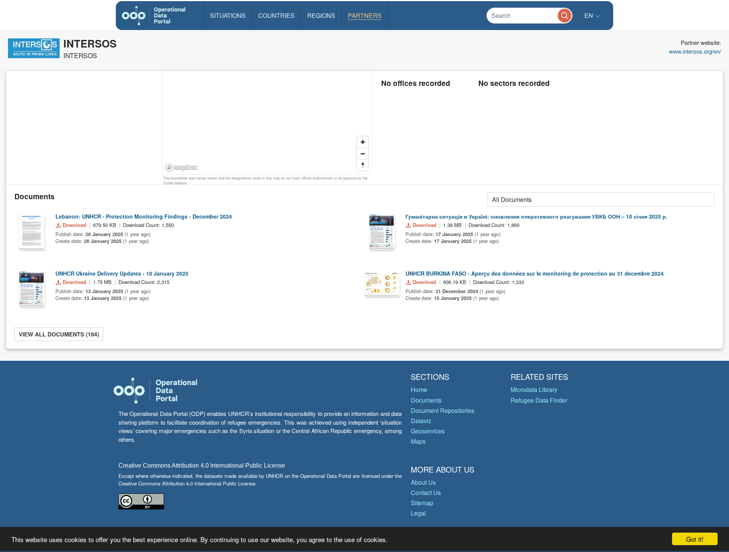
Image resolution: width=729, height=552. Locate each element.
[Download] (31, 231)
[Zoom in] (362, 142)
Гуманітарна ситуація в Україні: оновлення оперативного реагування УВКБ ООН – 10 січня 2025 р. (536, 216)
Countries (276, 15)
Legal (418, 513)
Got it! (695, 539)
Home (419, 389)
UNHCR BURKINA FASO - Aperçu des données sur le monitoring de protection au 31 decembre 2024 (535, 273)
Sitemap (422, 502)
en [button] (589, 15)
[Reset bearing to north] (362, 165)
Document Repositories (442, 410)
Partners (365, 15)
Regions (321, 15)
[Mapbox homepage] (181, 168)
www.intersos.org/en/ (695, 51)
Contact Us (426, 492)
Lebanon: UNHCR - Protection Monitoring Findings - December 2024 (143, 216)
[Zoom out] (362, 153)
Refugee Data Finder (539, 400)
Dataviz (421, 420)
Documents (426, 400)
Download (74, 224)
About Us (423, 482)
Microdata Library (534, 389)
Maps (418, 441)
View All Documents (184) (59, 334)
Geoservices (428, 431)
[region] (268, 123)
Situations (228, 15)
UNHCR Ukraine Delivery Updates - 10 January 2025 (121, 273)
